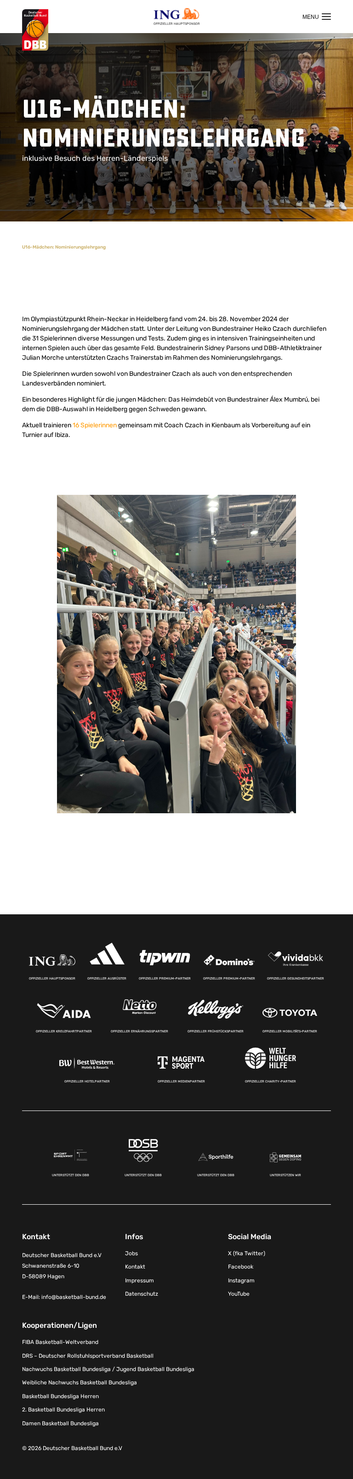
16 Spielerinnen (95, 425)
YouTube (239, 1294)
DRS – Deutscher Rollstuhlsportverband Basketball (88, 1356)
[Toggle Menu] (316, 16)
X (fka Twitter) (246, 1253)
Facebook (240, 1267)
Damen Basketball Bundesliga (60, 1423)
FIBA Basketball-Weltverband (60, 1342)
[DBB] (35, 30)
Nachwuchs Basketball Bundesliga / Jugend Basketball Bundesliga (108, 1369)
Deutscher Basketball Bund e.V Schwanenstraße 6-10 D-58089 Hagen (62, 1266)
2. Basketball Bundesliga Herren (63, 1409)
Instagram (241, 1280)
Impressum (139, 1280)
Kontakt (135, 1267)
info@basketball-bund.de (73, 1297)
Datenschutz (141, 1294)
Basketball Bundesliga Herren (60, 1396)
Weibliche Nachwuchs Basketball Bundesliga (79, 1382)
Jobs (131, 1253)
